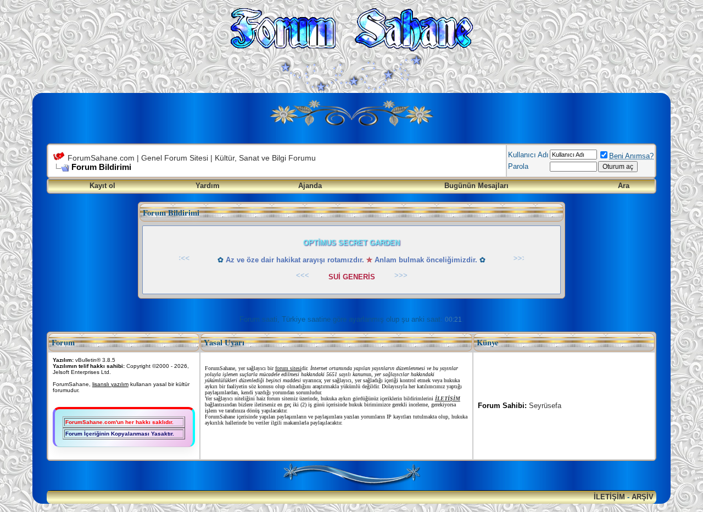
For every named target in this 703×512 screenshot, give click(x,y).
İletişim (609, 497)
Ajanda (310, 185)
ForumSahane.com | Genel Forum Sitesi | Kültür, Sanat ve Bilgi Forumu (192, 157)
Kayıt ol (102, 185)
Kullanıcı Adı (528, 155)
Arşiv (643, 497)
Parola (518, 166)
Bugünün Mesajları (476, 185)
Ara (623, 185)
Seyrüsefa (545, 405)
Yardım (208, 185)
